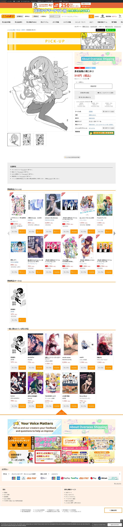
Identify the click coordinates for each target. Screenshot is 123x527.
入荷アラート (109, 111)
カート (23, 231)
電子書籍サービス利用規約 (69, 510)
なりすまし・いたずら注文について (72, 511)
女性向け (44, 16)
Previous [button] (10, 92)
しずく (18, 267)
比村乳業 (30, 220)
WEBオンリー (41, 1)
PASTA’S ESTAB (49, 220)
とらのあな (3, 1)
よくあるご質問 (49, 1)
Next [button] (69, 92)
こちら (24, 169)
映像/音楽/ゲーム (102, 22)
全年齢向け (20, 16)
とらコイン (33, 1)
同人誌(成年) (18, 22)
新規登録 (108, 16)
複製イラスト (86, 26)
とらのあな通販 (11, 30)
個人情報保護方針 (26, 511)
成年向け (27, 16)
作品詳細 (74, 231)
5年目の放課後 (14, 262)
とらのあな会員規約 (40, 510)
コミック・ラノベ (80, 22)
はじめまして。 (15, 221)
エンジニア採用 (58, 1)
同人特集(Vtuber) (31, 22)
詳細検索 (97, 16)
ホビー (91, 22)
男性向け (36, 16)
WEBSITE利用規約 (26, 510)
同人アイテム (44, 22)
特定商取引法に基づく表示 (53, 511)
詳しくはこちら (117, 483)
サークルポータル (25, 1)
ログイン (114, 16)
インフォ (9, 1)
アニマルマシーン (32, 263)
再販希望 (93, 86)
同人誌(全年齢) (6, 22)
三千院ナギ (19, 226)
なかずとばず (93, 26)
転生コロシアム (109, 26)
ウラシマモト (83, 220)
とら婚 (18, 1)
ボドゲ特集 (56, 22)
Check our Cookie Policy (100, 524)
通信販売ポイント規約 (53, 510)
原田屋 (12, 311)
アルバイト (66, 1)
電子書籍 (114, 22)
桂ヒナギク (13, 228)
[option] (40, 91)
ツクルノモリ (65, 221)
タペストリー (117, 26)
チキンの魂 (100, 220)
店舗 (14, 1)
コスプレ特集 (67, 22)
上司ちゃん (36, 225)
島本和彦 (88, 225)
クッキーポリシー (38, 511)
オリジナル (13, 226)
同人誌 (18, 30)
